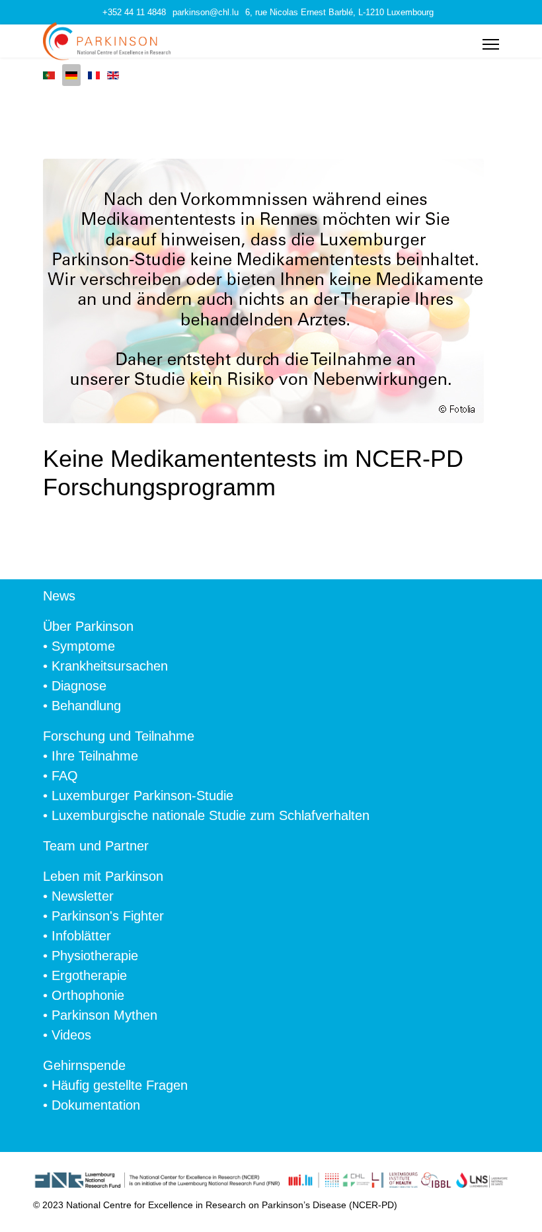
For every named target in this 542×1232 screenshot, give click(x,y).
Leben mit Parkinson (103, 876)
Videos (71, 1035)
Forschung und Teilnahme (118, 736)
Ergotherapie (89, 975)
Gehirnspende (84, 1065)
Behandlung (86, 705)
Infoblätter (81, 935)
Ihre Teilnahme (95, 756)
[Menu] (491, 44)
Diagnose (79, 685)
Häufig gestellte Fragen (120, 1085)
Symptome (83, 646)
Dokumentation (96, 1105)
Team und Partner (96, 846)
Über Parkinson (88, 626)
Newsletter (83, 896)
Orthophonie (88, 995)
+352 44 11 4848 (134, 12)
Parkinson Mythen (104, 1015)
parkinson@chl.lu (206, 12)
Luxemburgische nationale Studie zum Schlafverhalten (210, 815)
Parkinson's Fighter (108, 916)
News (59, 596)
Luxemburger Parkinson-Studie (142, 795)
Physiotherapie (95, 955)
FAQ (65, 775)
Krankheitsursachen (110, 666)
